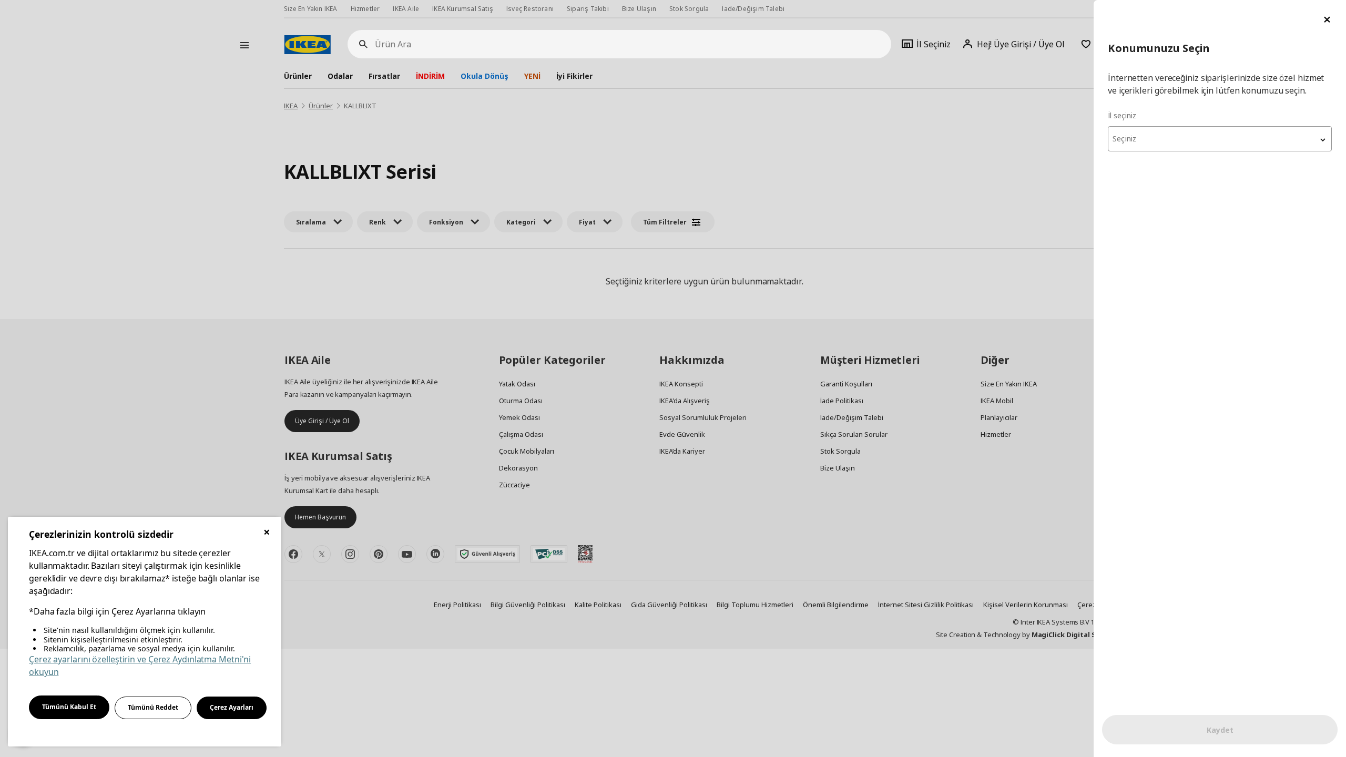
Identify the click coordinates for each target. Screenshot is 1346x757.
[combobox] (1220, 138)
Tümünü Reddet (153, 707)
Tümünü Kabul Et (69, 706)
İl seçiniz (1122, 115)
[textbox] (1219, 139)
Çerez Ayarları (231, 707)
